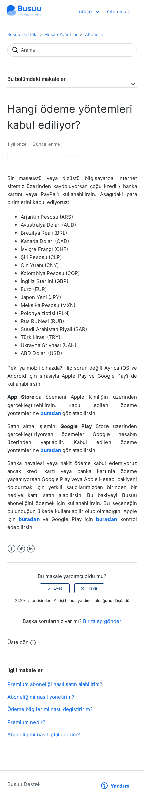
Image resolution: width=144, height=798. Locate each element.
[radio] (55, 588)
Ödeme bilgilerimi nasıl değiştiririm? (50, 709)
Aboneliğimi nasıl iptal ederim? (43, 734)
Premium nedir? (26, 722)
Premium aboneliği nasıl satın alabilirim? (54, 684)
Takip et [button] (72, 155)
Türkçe (84, 11)
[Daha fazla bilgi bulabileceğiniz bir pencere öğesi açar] (115, 786)
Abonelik (94, 34)
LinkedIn (31, 549)
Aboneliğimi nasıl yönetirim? (40, 697)
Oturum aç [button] (118, 11)
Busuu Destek (22, 34)
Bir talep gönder (102, 621)
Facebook (11, 549)
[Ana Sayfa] (24, 15)
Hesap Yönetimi (61, 34)
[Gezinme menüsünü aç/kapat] (69, 12)
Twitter (21, 549)
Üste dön (18, 642)
